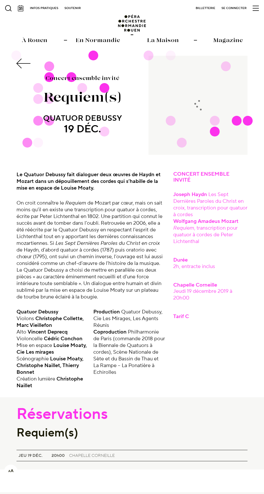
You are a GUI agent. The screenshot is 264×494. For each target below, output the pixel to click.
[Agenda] (20, 8)
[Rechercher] (8, 8)
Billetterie (205, 8)
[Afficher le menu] (256, 8)
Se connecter (233, 8)
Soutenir (72, 8)
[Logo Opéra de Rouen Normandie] (132, 24)
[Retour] (24, 63)
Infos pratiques (44, 8)
